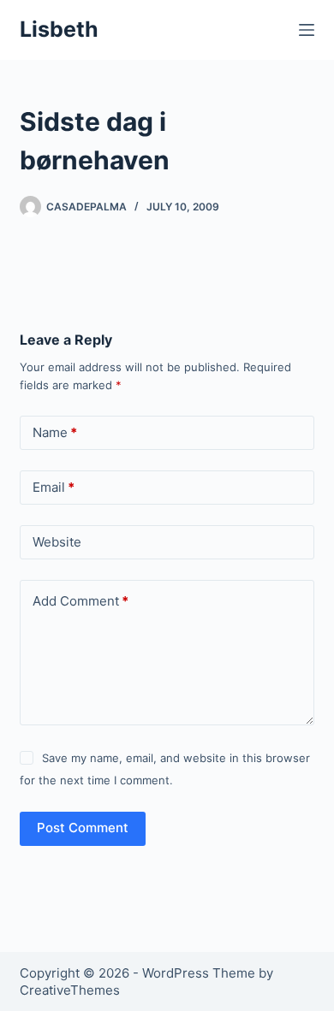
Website (57, 542)
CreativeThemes (70, 990)
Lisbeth (59, 29)
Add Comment (80, 601)
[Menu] (306, 30)
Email (54, 487)
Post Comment (82, 827)
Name (55, 432)
